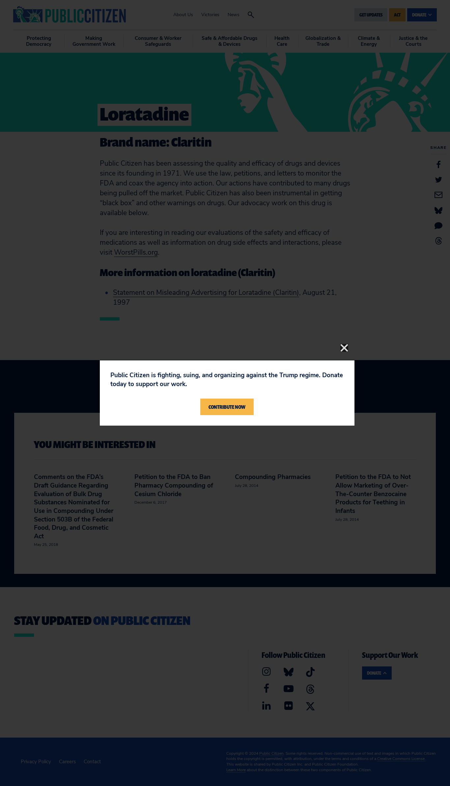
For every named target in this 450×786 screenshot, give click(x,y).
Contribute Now (227, 406)
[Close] (344, 348)
